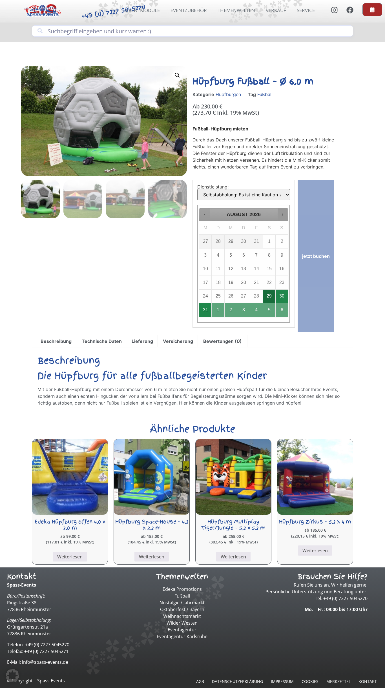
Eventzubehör (189, 10)
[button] (177, 75)
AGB (200, 681)
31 (205, 309)
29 (269, 296)
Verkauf (276, 10)
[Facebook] (350, 10)
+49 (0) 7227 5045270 (113, 11)
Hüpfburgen (228, 94)
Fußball (265, 94)
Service (306, 10)
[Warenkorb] (372, 9)
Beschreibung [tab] (56, 341)
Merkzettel (338, 681)
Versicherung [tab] (178, 341)
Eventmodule (143, 10)
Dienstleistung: (213, 187)
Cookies (310, 681)
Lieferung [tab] (142, 341)
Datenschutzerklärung (237, 681)
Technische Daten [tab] (102, 341)
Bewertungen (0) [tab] (222, 341)
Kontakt (368, 681)
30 (281, 296)
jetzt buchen (316, 256)
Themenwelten (236, 10)
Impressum (282, 681)
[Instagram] (334, 10)
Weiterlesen (70, 557)
